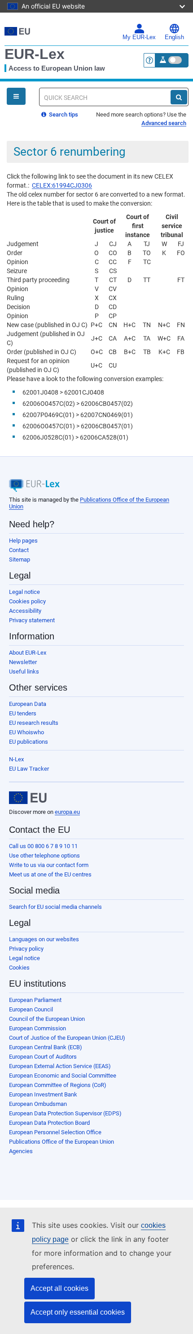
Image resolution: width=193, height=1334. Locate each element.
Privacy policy (26, 948)
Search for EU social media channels (55, 906)
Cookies (19, 967)
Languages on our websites (44, 939)
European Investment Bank (43, 1094)
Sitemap (19, 559)
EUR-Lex (34, 54)
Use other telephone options (44, 855)
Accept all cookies (59, 1288)
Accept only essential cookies (78, 1312)
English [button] (174, 37)
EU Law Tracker (29, 768)
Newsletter (23, 662)
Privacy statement (32, 620)
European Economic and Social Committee (62, 1075)
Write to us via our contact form (48, 865)
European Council (31, 1009)
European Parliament (35, 1000)
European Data (27, 704)
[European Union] (28, 797)
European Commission (37, 1028)
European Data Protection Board (49, 1122)
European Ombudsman (38, 1103)
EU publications (28, 741)
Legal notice (24, 591)
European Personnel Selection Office (55, 1132)
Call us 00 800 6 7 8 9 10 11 (43, 846)
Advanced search (163, 123)
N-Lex (16, 759)
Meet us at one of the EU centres (50, 874)
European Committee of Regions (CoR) (57, 1085)
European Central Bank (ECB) (45, 1047)
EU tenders (22, 713)
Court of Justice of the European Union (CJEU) (67, 1037)
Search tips (63, 114)
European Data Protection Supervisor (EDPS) (65, 1113)
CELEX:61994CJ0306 (62, 185)
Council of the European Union (47, 1018)
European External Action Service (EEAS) (60, 1066)
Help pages (23, 540)
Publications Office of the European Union (61, 1141)
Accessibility (25, 610)
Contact (19, 550)
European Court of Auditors (43, 1056)
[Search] (179, 97)
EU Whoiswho (26, 732)
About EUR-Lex (27, 652)
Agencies (21, 1151)
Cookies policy (27, 601)
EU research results (33, 722)
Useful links (24, 671)
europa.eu (67, 811)
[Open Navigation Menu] (16, 96)
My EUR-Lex (139, 37)
